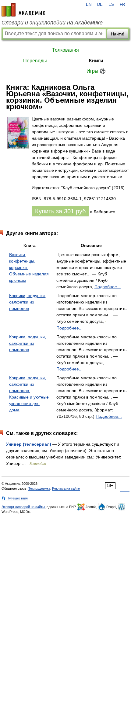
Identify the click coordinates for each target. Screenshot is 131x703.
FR (122, 4)
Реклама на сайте (66, 488)
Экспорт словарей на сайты (23, 507)
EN (88, 4)
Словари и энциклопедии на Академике (52, 23)
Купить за (60, 211)
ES (111, 4)
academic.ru (23, 10)
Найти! (117, 33)
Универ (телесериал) (28, 444)
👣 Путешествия (15, 498)
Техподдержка (39, 488)
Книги (96, 60)
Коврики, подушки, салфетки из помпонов (27, 302)
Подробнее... (107, 286)
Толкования (65, 50)
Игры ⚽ (96, 71)
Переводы (35, 60)
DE (100, 4)
